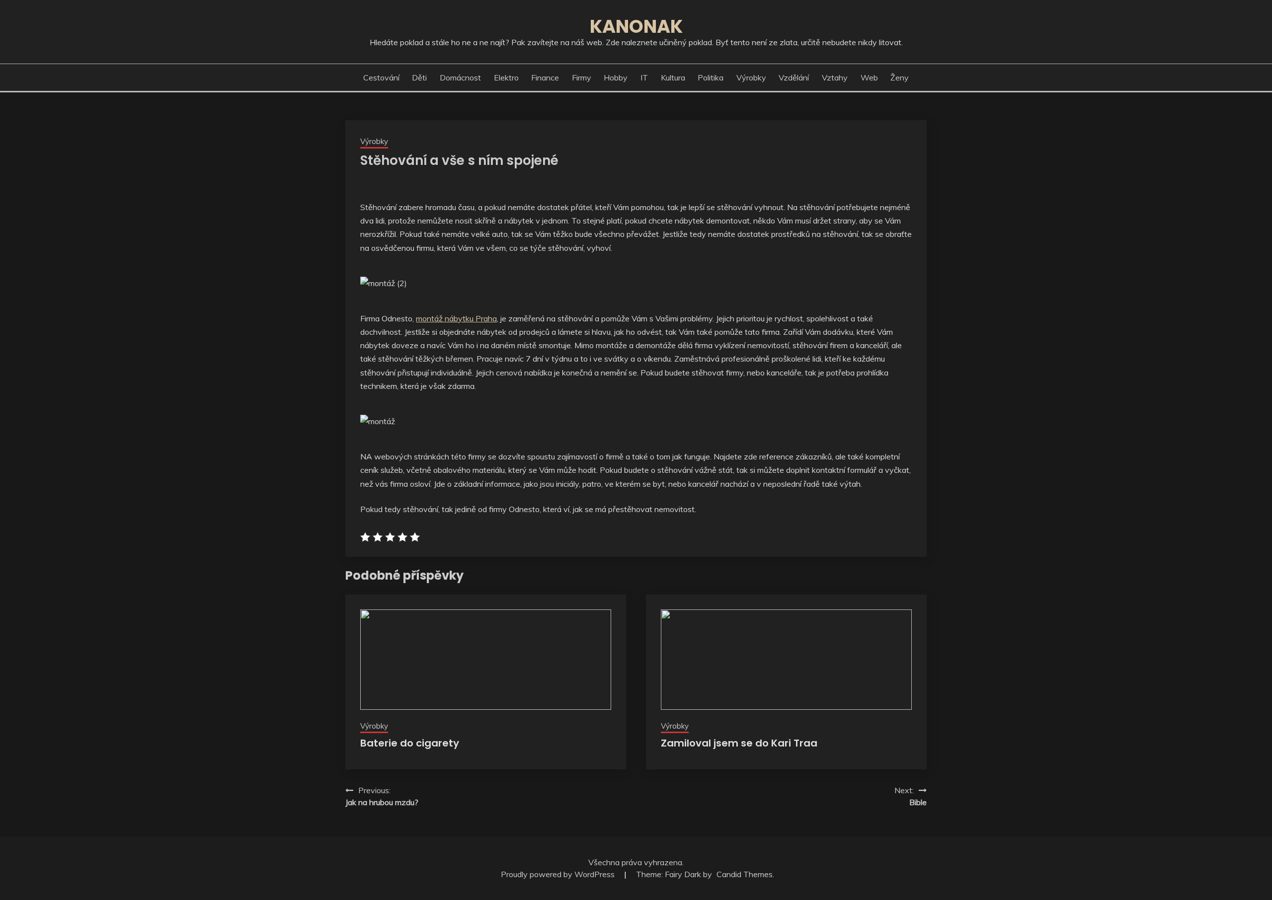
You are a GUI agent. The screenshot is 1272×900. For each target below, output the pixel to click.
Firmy (581, 77)
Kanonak (636, 26)
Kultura (673, 77)
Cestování (381, 77)
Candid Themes (744, 874)
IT (644, 77)
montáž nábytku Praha (456, 318)
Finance (545, 77)
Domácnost (460, 77)
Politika (710, 77)
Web (869, 77)
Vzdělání (794, 77)
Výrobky (751, 77)
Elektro (506, 77)
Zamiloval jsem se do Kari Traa (739, 743)
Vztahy (835, 77)
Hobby (616, 77)
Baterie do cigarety (409, 743)
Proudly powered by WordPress (559, 874)
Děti (419, 77)
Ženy (899, 77)
